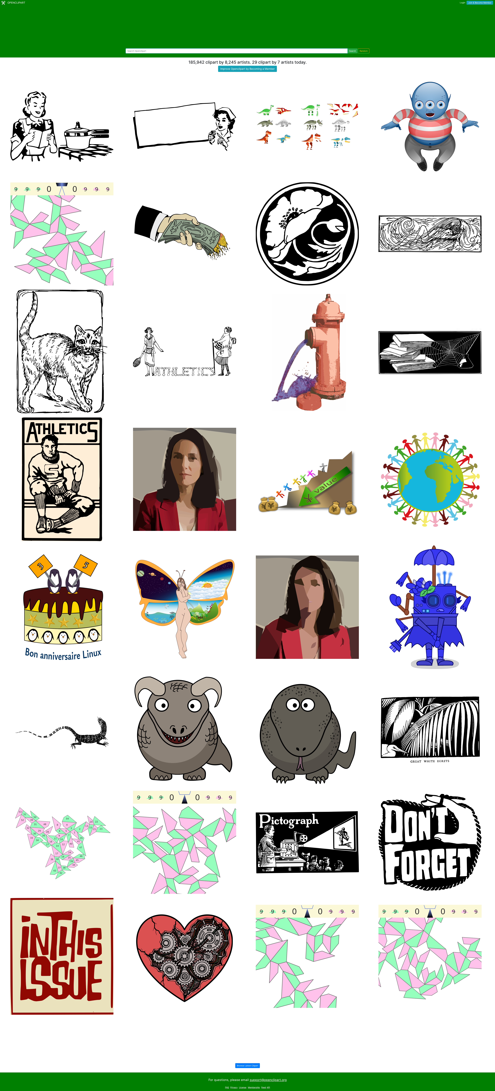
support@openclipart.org (268, 1080)
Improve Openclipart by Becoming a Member (247, 68)
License (242, 1087)
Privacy (234, 1087)
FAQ (227, 1087)
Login (462, 2)
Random (364, 51)
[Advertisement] (247, 27)
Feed (263, 1087)
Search (352, 51)
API (268, 1087)
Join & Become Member (479, 2)
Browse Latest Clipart (247, 1065)
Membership (254, 1087)
